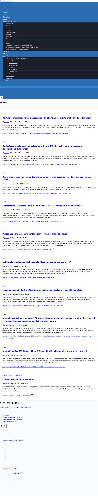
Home (5, 12)
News (5, 53)
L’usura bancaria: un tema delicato (18, 379)
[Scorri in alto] (1, 426)
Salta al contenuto (5, 1)
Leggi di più (35, 133)
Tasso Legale (9, 78)
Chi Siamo (6, 15)
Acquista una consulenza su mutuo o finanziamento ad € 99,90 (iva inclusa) (22, 47)
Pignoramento (9, 34)
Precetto (8, 30)
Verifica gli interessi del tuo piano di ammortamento (17, 49)
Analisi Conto (9, 36)
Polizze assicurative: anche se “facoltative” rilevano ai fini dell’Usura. (35, 234)
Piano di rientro (9, 25)
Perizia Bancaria (9, 23)
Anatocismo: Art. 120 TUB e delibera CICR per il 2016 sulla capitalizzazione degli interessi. (44, 351)
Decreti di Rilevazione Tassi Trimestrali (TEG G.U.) (16, 58)
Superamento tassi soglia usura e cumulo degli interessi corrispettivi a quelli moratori (42, 206)
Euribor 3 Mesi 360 (13, 67)
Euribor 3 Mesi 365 (13, 69)
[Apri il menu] (1, 97)
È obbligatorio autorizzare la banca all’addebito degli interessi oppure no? (36, 262)
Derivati (7, 43)
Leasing (7, 41)
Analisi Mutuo (9, 38)
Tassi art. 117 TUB (10, 76)
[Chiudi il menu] (0, 429)
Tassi (4, 469)
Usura (5, 19)
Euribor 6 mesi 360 (13, 71)
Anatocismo (6, 17)
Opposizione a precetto (11, 32)
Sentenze (6, 51)
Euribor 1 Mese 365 (13, 65)
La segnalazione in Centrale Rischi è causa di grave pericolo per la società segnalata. (42, 290)
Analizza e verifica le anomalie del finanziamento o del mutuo (19, 45)
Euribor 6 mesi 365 (13, 73)
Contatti (5, 80)
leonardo (6, 122)
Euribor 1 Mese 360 (13, 63)
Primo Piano (11, 375)
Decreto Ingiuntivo (10, 28)
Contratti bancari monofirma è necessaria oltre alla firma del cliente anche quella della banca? (46, 118)
